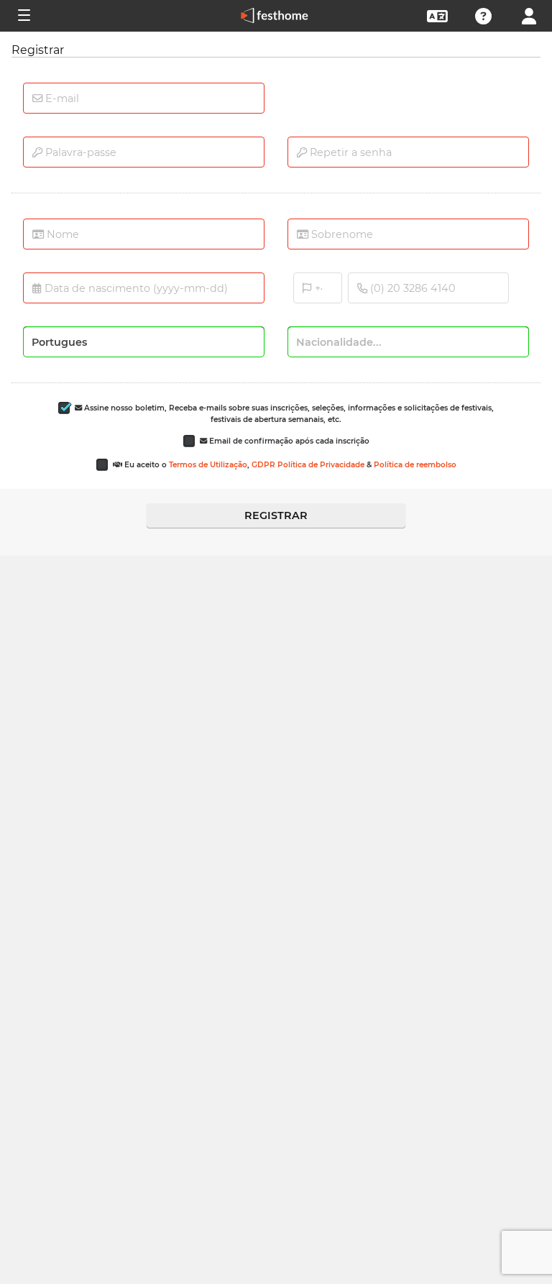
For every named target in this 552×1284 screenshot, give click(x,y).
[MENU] (23, 16)
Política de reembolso (415, 464)
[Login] (529, 14)
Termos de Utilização (208, 464)
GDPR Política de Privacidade (308, 464)
